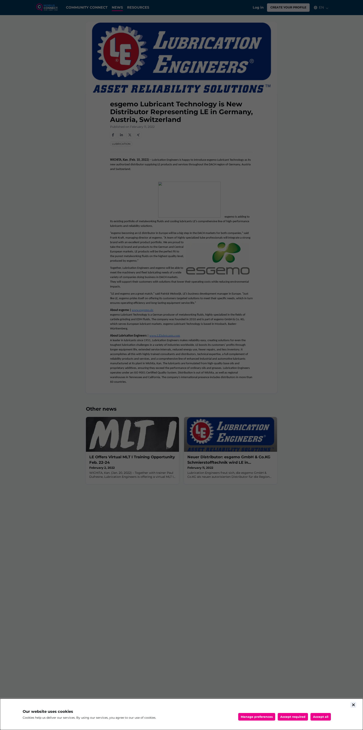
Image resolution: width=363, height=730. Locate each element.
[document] (181, 714)
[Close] (353, 705)
